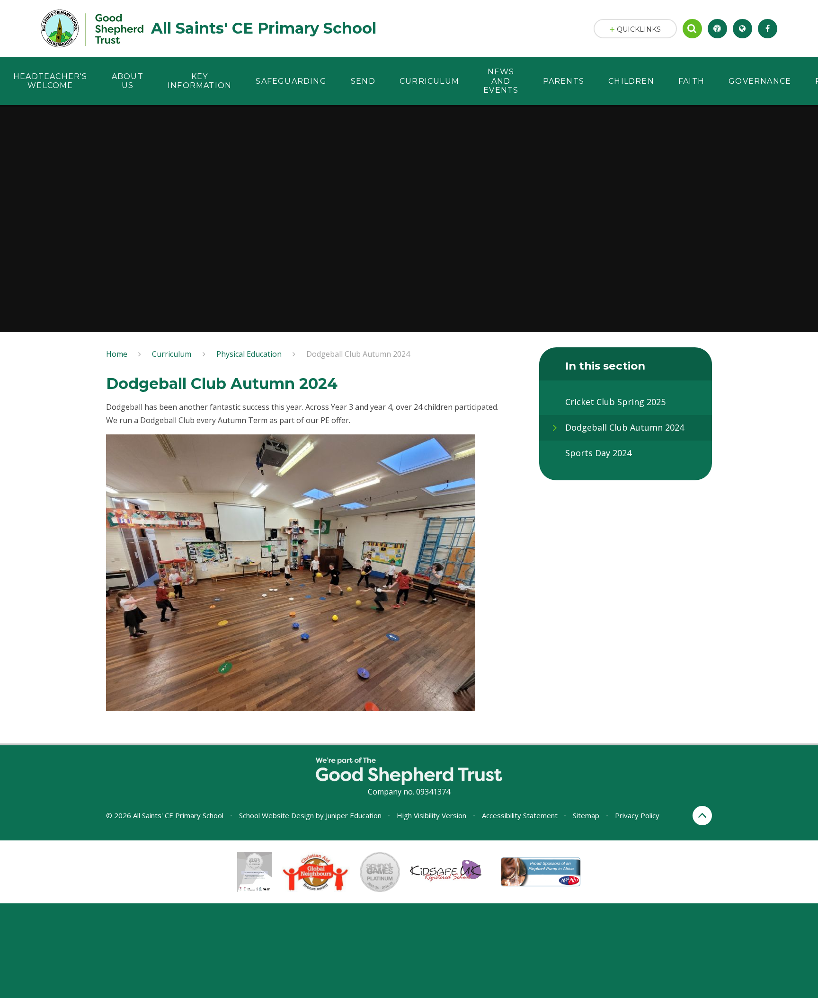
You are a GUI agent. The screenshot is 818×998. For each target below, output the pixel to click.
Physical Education (249, 354)
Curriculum (171, 354)
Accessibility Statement (520, 815)
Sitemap (586, 815)
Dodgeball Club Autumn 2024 (358, 354)
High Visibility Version (431, 815)
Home (116, 354)
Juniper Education (354, 815)
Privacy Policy (637, 815)
